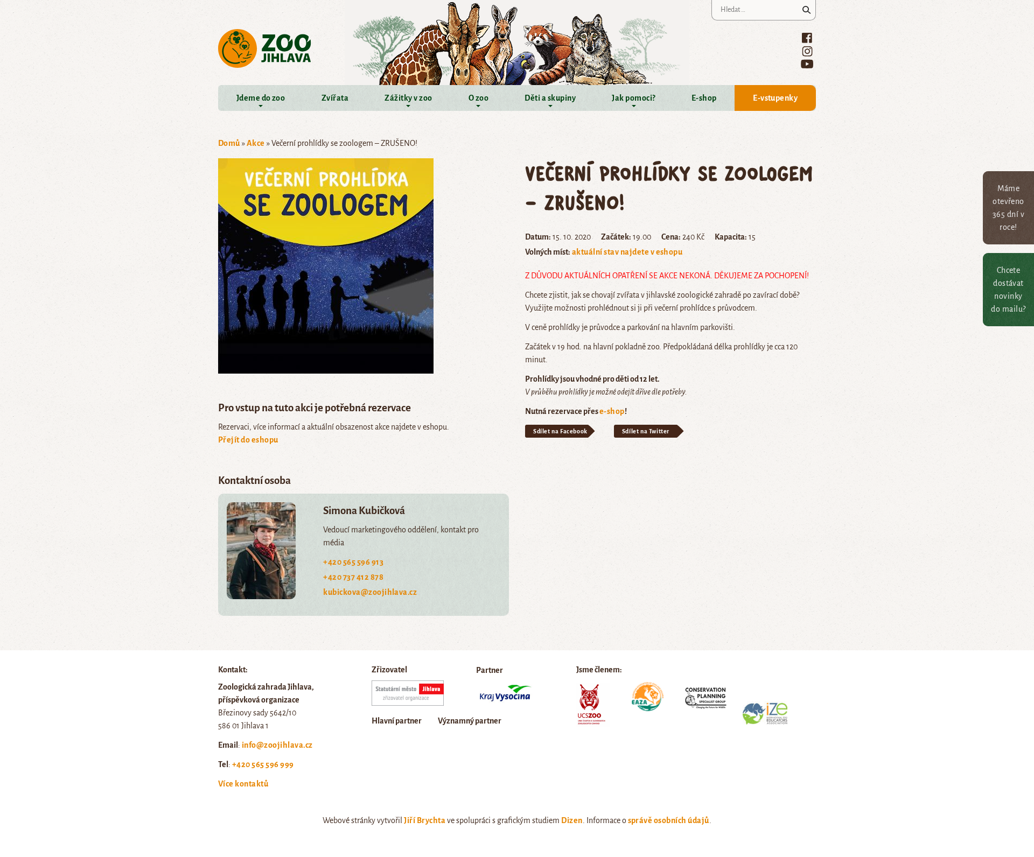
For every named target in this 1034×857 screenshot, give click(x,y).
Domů (229, 143)
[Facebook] (807, 37)
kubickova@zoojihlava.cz (370, 592)
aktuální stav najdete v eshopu (627, 252)
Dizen (571, 820)
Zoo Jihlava (264, 48)
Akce (256, 143)
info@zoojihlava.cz (277, 745)
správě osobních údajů (668, 820)
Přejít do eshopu (248, 439)
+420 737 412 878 (353, 577)
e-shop (612, 411)
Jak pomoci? (633, 98)
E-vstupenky (775, 98)
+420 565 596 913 (353, 562)
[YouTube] (807, 63)
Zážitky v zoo (408, 98)
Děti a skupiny (550, 98)
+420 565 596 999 (263, 764)
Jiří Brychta (424, 820)
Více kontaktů (243, 783)
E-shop (704, 98)
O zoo (478, 98)
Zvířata (335, 98)
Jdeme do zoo (260, 98)
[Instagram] (807, 51)
